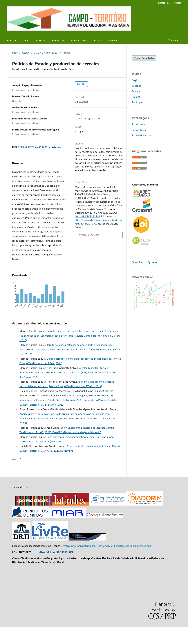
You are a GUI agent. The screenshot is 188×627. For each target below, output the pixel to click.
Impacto (97, 40)
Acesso (177, 2)
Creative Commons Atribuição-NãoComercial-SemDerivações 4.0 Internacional (106, 545)
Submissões (58, 40)
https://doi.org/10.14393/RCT (56, 552)
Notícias (112, 40)
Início (15, 52)
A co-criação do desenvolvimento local (88, 446)
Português (138, 102)
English (136, 80)
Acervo (26, 52)
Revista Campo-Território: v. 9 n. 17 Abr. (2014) (75, 386)
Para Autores (139, 129)
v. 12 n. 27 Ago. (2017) (46, 52)
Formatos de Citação (88, 234)
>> (19, 458)
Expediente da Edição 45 (82, 427)
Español (136, 85)
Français (137, 91)
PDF (82, 84)
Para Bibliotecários (141, 135)
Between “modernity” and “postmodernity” (71, 436)
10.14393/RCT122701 (87, 216)
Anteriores (40, 40)
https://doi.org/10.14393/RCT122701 (39, 146)
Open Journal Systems (144, 262)
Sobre (10, 40)
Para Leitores (139, 124)
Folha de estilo (78, 40)
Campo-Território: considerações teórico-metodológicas (79, 358)
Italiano (136, 96)
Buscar (174, 40)
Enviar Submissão (144, 58)
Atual (25, 40)
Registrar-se (163, 2)
